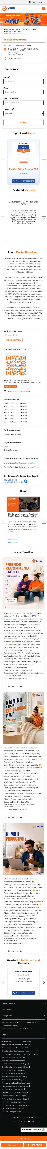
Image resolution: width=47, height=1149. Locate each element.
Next (44, 162)
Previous (3, 162)
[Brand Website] (33, 1121)
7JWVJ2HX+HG (10, 480)
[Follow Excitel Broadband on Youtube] (29, 1121)
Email (6, 88)
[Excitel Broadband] (9, 9)
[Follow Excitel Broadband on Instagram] (25, 1121)
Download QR (10, 386)
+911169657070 (25, 181)
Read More (12, 542)
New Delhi (34, 467)
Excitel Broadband (23, 972)
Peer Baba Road (8, 1010)
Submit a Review (13, 340)
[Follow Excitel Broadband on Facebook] (14, 1121)
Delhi (32, 463)
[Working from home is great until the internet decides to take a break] (23, 849)
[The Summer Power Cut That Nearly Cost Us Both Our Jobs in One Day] (23, 504)
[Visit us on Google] (18, 1121)
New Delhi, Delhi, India (13, 482)
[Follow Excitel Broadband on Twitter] (21, 1121)
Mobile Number (10, 98)
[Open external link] (23, 1140)
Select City (8, 109)
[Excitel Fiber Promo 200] (23, 161)
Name (6, 77)
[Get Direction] (25, 482)
